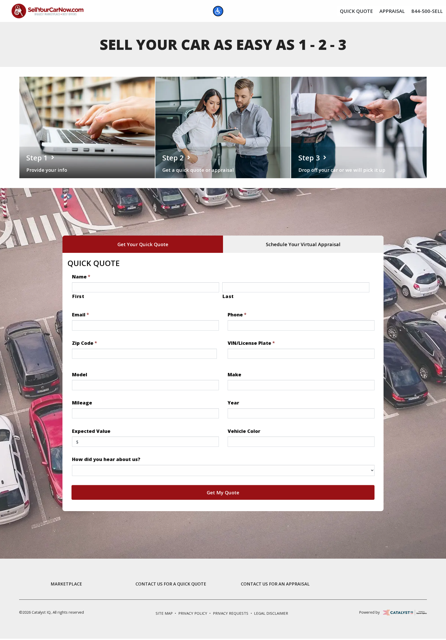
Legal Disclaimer (271, 613)
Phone (237, 314)
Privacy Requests (230, 613)
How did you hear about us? (106, 459)
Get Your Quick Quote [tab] (142, 244)
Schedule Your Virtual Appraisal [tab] (303, 244)
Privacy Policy (192, 613)
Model (79, 374)
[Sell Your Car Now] (47, 10)
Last (228, 296)
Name (81, 277)
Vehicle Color (244, 431)
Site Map (164, 613)
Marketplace (66, 584)
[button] (218, 11)
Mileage (82, 403)
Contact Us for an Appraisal (275, 584)
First (78, 296)
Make (234, 374)
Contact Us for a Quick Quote (171, 584)
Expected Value (91, 431)
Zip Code (84, 343)
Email (80, 314)
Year (233, 403)
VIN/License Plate (251, 343)
